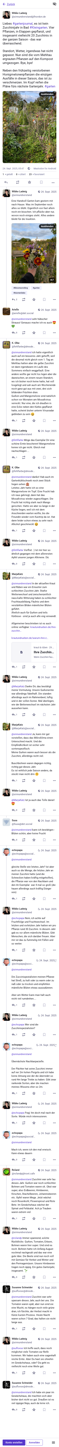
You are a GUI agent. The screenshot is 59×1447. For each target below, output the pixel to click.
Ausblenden (47, 94)
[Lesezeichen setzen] (41, 182)
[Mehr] (53, 183)
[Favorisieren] (29, 182)
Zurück (11, 4)
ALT (52, 159)
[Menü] (53, 1442)
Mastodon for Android (45, 168)
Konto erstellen (14, 1442)
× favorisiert (37, 174)
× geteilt (8, 174)
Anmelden (34, 1442)
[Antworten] (6, 182)
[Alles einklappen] (54, 4)
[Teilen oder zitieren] (18, 182)
